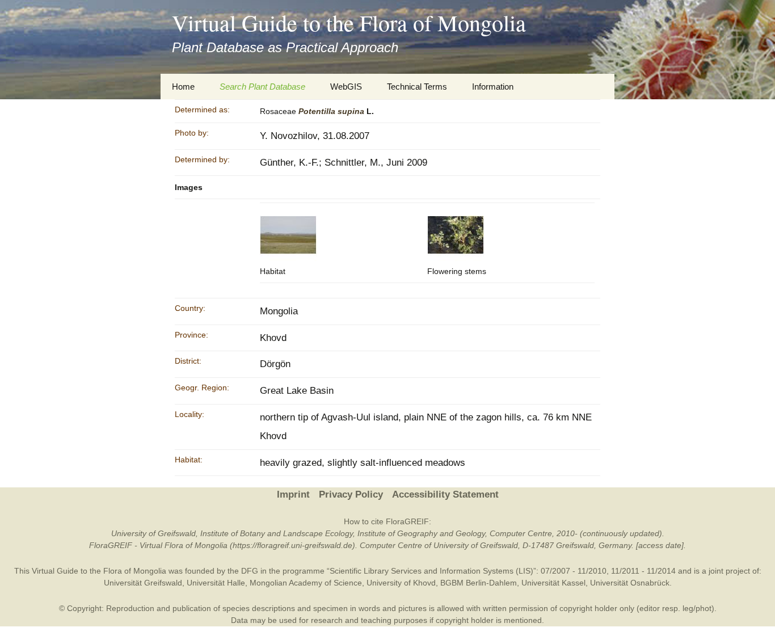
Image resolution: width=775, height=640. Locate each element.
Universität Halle (216, 582)
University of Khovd (401, 582)
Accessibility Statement (445, 494)
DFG (249, 570)
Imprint (293, 494)
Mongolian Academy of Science (306, 582)
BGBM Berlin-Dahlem (478, 582)
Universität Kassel (553, 582)
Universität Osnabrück (629, 582)
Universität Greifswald (143, 582)
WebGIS (346, 86)
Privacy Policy (351, 494)
